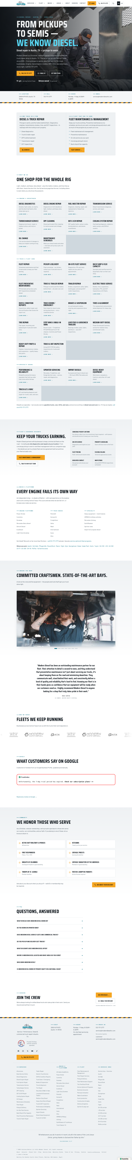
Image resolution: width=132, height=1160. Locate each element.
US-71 (18, 548)
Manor (58, 546)
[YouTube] (32, 1051)
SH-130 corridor (102, 1107)
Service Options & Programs (85, 1087)
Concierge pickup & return (79, 141)
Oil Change (20, 1099)
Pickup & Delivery (21, 1107)
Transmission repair (27, 141)
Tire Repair (39, 1088)
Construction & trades (83, 1101)
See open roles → (104, 995)
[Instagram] (23, 1051)
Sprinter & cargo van (83, 1106)
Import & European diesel (92, 529)
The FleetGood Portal (83, 1084)
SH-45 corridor (102, 1121)
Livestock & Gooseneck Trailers (42, 1094)
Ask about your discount (105, 885)
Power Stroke (21, 514)
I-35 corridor (101, 1110)
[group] (66, 620)
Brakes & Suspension (42, 1082)
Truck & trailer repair (28, 134)
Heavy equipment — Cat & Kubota (94, 514)
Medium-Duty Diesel (42, 1098)
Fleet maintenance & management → (30, 457)
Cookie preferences (94, 1152)
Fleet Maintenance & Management (83, 1072)
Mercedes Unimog (90, 520)
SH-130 (101, 546)
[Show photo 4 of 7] (66, 648)
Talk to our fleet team (28, 464)
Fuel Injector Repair (22, 1082)
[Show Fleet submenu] (44, 3)
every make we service (29, 503)
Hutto (92, 546)
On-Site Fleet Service (23, 1110)
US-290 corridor (102, 1119)
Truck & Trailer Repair (22, 1119)
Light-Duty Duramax (23, 533)
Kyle (66, 546)
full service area (42, 548)
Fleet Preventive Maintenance (25, 1116)
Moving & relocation (82, 1092)
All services (20, 1071)
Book (92, 3)
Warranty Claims (58, 1152)
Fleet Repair (20, 1104)
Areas (59, 3)
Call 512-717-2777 (26, 73)
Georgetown (73, 546)
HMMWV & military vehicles (92, 517)
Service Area (47, 1152)
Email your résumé (106, 1001)
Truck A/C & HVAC (41, 1118)
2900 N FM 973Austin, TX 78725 (56, 1029)
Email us (42, 73)
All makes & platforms (62, 1072)
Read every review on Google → (27, 797)
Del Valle (35, 546)
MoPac (34, 548)
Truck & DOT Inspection (42, 1104)
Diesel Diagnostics (22, 1077)
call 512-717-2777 (53, 541)
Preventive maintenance (79, 134)
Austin (30, 546)
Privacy (77, 1152)
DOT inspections (26, 144)
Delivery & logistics (82, 1104)
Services (30, 3)
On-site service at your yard (80, 138)
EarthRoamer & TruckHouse (64, 1122)
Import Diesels (40, 1112)
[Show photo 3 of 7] (62, 648)
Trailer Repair (40, 1071)
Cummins (20, 517)
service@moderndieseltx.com (105, 1030)
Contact (83, 3)
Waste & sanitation (82, 1095)
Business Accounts (82, 1090)
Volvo (52, 523)
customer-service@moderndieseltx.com (105, 1038)
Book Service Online (22, 1074)
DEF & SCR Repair (22, 1093)
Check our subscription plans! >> (79, 782)
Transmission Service (23, 1085)
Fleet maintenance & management (82, 131)
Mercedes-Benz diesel (24, 523)
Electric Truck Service (42, 1074)
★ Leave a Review (22, 1154)
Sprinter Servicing (41, 1109)
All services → (27, 150)
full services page (45, 188)
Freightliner (54, 520)
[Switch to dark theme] (113, 3)
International (54, 529)
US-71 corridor (102, 1116)
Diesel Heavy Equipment (43, 1115)
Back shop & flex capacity (79, 144)
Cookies (83, 1152)
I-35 (106, 546)
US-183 (111, 546)
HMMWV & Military (61, 1117)
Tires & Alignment (41, 1085)
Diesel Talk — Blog (35, 1152)
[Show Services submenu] (35, 3)
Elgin (62, 546)
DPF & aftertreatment (28, 138)
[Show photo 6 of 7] (72, 648)
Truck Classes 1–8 (61, 1125)
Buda (79, 546)
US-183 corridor (102, 1113)
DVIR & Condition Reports (43, 1077)
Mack (52, 526)
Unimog (58, 1119)
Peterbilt (53, 514)
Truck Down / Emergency (43, 1079)
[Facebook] (18, 1051)
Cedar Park (85, 546)
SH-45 (29, 548)
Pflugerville (42, 546)
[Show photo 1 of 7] (55, 648)
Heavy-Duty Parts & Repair (43, 1101)
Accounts (24, 1152)
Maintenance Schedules (23, 1102)
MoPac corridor (102, 1124)
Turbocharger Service (23, 1088)
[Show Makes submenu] (53, 3)
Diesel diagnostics (27, 131)
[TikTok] (37, 1051)
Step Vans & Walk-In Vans (43, 1091)
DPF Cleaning (20, 1091)
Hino (51, 536)
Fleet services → (76, 150)
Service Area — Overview (105, 1071)
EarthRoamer (88, 523)
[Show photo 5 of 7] (69, 648)
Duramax (19, 520)
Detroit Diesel (21, 526)
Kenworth (53, 517)
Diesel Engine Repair (22, 1079)
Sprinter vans (88, 526)
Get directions (56, 73)
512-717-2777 (104, 3)
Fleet (41, 3)
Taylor (96, 546)
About (68, 3)
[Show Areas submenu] (62, 3)
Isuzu (52, 533)
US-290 (23, 548)
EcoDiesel (20, 529)
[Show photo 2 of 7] (59, 648)
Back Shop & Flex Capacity (24, 1113)
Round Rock (51, 546)
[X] (27, 1051)
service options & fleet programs (80, 541)
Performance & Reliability (43, 1106)
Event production (82, 1098)
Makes (50, 3)
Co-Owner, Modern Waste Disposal (66, 698)
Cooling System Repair (23, 1096)
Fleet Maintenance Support (84, 1081)
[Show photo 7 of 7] (76, 648)
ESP (122, 3)
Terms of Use (69, 1152)
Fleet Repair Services (83, 1076)
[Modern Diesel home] (21, 3)
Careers (75, 3)
